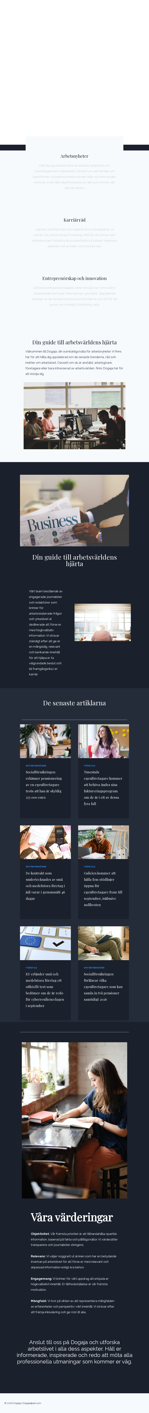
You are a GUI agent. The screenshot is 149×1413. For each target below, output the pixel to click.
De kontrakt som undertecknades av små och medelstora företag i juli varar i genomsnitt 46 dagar (45, 886)
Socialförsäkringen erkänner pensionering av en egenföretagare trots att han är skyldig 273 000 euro (44, 785)
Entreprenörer (36, 765)
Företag (89, 765)
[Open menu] (141, 8)
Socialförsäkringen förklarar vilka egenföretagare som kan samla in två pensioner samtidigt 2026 (103, 987)
